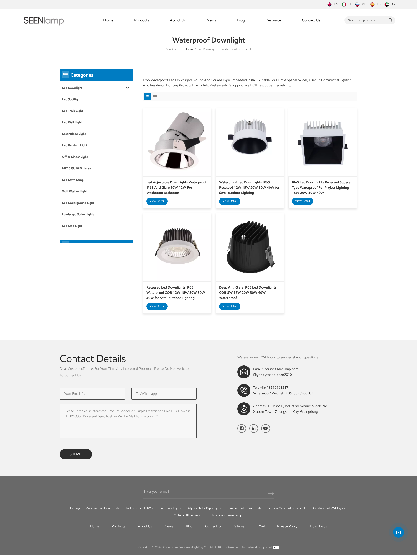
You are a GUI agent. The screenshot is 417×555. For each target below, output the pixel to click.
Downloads (318, 526)
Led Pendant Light (74, 145)
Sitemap (240, 526)
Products (141, 20)
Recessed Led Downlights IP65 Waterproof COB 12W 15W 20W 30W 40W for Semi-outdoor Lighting (175, 292)
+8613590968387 (299, 393)
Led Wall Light (72, 122)
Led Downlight (207, 49)
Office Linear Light (75, 157)
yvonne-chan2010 (278, 375)
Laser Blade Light (74, 134)
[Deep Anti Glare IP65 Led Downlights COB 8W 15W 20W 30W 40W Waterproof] (250, 247)
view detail (157, 201)
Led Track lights (170, 508)
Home (108, 20)
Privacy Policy (287, 526)
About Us (178, 20)
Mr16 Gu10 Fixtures (187, 515)
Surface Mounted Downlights (287, 508)
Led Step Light (72, 226)
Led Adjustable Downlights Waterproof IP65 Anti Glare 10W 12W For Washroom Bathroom (176, 187)
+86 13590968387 (274, 387)
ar (393, 4)
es (379, 4)
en (336, 4)
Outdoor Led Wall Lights (329, 508)
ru (364, 4)
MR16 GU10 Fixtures (76, 168)
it (350, 4)
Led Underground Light (78, 203)
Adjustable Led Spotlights (204, 508)
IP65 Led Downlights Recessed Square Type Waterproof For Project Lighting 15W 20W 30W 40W (321, 187)
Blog (241, 20)
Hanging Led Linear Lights (244, 508)
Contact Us (311, 20)
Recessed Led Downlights (102, 508)
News (211, 20)
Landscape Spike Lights (78, 214)
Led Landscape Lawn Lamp (224, 515)
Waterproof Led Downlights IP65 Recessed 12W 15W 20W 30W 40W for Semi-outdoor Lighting (249, 187)
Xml (262, 526)
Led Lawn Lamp (73, 180)
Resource (273, 20)
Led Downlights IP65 (139, 508)
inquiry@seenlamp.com (281, 369)
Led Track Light (72, 111)
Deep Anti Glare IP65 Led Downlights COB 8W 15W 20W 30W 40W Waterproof (247, 292)
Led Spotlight (71, 99)
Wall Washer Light (74, 191)
